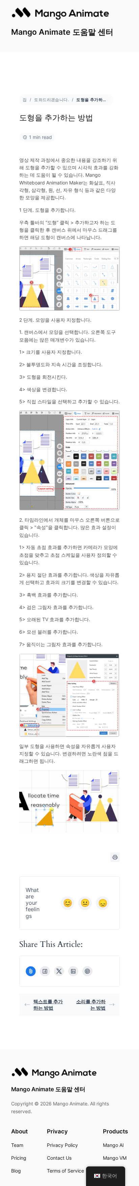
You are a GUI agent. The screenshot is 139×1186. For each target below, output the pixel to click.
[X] (59, 971)
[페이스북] (45, 971)
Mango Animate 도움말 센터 (62, 32)
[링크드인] (73, 971)
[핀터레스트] (87, 971)
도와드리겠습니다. (51, 99)
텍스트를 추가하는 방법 (48, 1005)
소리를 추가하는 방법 (91, 1005)
